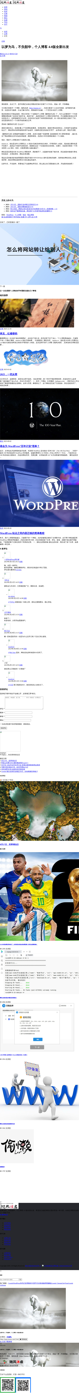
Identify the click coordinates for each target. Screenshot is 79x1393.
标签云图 (7, 1255)
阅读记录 (7, 1240)
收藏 (22, 217)
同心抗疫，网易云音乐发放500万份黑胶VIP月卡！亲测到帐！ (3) (33, 209)
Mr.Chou (7, 631)
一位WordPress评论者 (11, 559)
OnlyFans (65, 1283)
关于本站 (7, 1223)
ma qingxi (11, 596)
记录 (5, 13)
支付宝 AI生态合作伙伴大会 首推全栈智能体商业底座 (20, 765)
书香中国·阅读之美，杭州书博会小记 (14, 767)
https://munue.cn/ (35, 108)
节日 (5, 22)
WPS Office (8, 1257)
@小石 (10, 685)
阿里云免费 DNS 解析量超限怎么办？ (14, 763)
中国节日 (35, 1283)
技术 (5, 11)
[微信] (5, 1214)
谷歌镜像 (41, 1283)
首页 (5, 7)
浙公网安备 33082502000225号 (61, 1266)
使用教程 (28, 1283)
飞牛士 (6, 580)
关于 (5, 24)
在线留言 (7, 1225)
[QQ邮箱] (7, 1214)
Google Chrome (56, 1283)
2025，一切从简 (8, 374)
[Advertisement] (39, 181)
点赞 (29, 217)
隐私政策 (7, 1229)
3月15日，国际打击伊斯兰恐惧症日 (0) (24, 204)
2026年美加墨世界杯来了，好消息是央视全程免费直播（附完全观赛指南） (19, 944)
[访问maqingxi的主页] (10, 751)
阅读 (5, 16)
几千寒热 (7, 612)
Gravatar (18, 570)
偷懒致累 (2, 1166)
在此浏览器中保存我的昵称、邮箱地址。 (17, 724)
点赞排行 (7, 1253)
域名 (24, 215)
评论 (2, 709)
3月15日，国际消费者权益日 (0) (21, 207)
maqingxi (11, 647)
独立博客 (30, 215)
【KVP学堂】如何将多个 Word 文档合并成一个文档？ (13, 1054)
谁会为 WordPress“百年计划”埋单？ (20, 446)
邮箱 (2, 716)
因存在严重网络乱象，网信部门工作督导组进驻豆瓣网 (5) (31, 211)
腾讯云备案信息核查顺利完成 (7, 1123)
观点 (5, 18)
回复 (21, 561)
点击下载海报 (7, 1341)
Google (10, 1283)
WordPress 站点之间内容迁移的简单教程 (22, 533)
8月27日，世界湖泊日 (9, 761)
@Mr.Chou (12, 652)
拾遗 (5, 20)
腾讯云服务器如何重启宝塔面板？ (8, 997)
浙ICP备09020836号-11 (33, 1266)
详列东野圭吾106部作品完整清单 (13, 769)
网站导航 (7, 1227)
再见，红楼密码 (8, 333)
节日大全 (7, 1244)
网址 (1, 720)
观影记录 (7, 1242)
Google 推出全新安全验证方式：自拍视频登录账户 (19, 771)
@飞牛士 (11, 602)
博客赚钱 (48, 1283)
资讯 (5, 9)
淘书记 (22, 1283)
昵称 (2, 712)
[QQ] (3, 1214)
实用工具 (7, 1238)
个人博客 (18, 215)
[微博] (1, 1214)
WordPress (9, 215)
